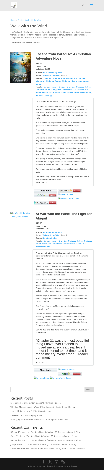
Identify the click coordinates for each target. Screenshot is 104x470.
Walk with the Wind (33, 20)
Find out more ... (56, 179)
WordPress (72, 466)
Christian (71, 87)
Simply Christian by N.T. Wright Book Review (30, 411)
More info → (41, 182)
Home (13, 20)
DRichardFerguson (18, 432)
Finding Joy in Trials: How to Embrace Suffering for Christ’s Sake (39, 419)
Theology (48, 95)
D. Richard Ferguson (52, 73)
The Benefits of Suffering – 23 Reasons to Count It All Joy (56, 432)
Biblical (62, 87)
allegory (47, 78)
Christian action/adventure (64, 78)
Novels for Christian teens (54, 92)
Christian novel (43, 90)
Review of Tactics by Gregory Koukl (26, 415)
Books (20, 20)
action (44, 87)
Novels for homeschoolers (79, 92)
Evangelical (56, 90)
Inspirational (84, 81)
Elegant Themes (46, 466)
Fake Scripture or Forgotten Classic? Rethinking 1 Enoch (35, 403)
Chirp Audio (45, 190)
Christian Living (69, 81)
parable (39, 84)
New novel (46, 244)
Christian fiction (53, 81)
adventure (53, 87)
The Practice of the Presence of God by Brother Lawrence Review (55, 448)
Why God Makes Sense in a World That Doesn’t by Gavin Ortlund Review (43, 407)
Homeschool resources (73, 90)
